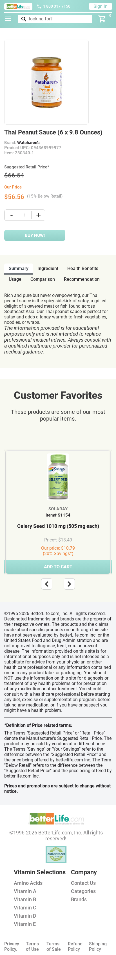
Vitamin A (25, 891)
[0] (102, 19)
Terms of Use (32, 946)
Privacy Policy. (11, 946)
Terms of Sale (53, 946)
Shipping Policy (98, 946)
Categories (83, 891)
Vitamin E (25, 924)
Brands (79, 899)
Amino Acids (28, 883)
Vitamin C (25, 908)
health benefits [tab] (82, 268)
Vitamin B (25, 899)
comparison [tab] (42, 279)
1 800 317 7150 (56, 6)
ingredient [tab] (47, 268)
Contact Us (83, 883)
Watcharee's (28, 142)
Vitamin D (25, 916)
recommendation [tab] (82, 279)
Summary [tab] (18, 268)
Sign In (100, 6)
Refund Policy (75, 946)
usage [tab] (15, 279)
